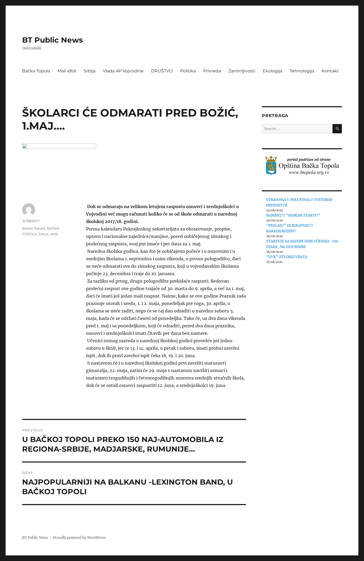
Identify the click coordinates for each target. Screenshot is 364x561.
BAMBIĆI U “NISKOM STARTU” (293, 215)
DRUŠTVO (162, 70)
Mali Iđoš (67, 70)
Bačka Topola (36, 70)
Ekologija (272, 70)
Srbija (89, 70)
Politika (188, 70)
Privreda (212, 70)
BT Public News (52, 39)
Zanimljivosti (241, 70)
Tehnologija (302, 70)
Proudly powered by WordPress (79, 537)
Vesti (54, 234)
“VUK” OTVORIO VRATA (286, 257)
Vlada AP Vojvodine (123, 70)
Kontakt (330, 70)
